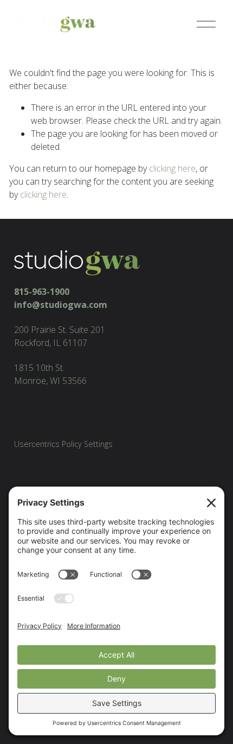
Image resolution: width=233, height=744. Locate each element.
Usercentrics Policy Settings (63, 444)
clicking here (172, 168)
